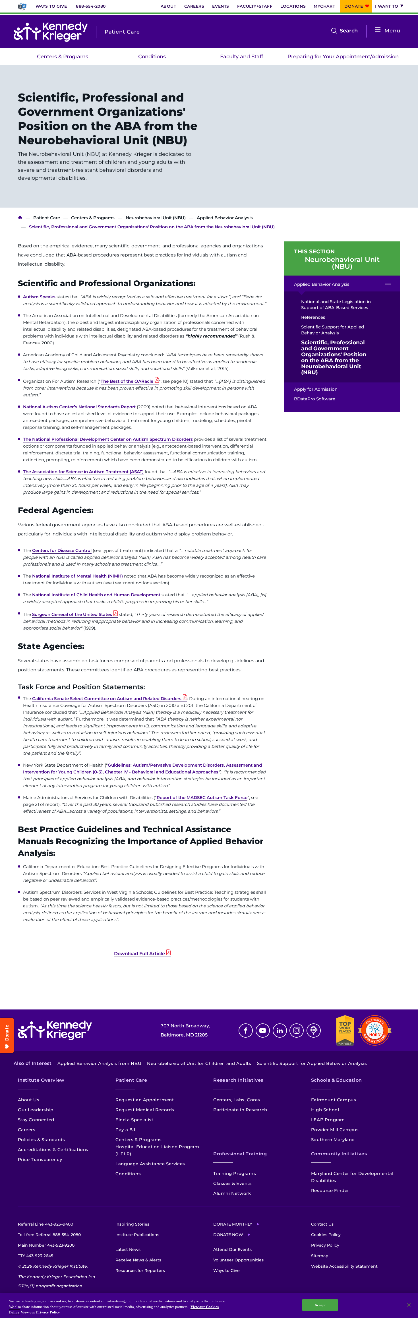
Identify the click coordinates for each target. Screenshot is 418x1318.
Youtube (263, 1030)
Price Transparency (40, 1159)
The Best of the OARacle (127, 381)
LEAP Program (328, 1119)
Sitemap (319, 1255)
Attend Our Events (232, 1249)
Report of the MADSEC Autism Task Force (202, 797)
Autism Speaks (39, 296)
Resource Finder (330, 1190)
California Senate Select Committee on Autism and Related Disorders (106, 698)
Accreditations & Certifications (53, 1149)
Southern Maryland (333, 1139)
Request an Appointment (144, 1099)
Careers (194, 6)
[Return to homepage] (51, 32)
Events (220, 6)
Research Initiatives (238, 1080)
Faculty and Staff (241, 56)
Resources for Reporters (140, 1270)
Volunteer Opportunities (238, 1260)
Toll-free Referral (49, 1234)
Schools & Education (336, 1080)
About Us (29, 1099)
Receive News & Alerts (138, 1260)
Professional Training (240, 1153)
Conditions (152, 56)
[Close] (409, 1305)
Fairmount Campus (333, 1099)
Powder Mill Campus (335, 1129)
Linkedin (280, 1030)
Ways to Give (51, 6)
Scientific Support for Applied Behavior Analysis (332, 330)
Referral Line (45, 1224)
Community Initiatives (339, 1153)
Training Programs (234, 1173)
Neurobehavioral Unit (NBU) (156, 217)
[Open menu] (377, 29)
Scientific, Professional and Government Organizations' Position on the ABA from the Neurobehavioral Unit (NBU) (333, 357)
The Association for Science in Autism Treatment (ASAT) (83, 471)
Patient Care (46, 217)
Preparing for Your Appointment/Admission (343, 56)
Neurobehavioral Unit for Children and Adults (199, 1063)
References (313, 317)
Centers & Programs (62, 56)
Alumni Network (232, 1193)
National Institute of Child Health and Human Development (96, 594)
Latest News (127, 1249)
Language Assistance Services (150, 1163)
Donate (353, 6)
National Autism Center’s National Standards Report (79, 406)
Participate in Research (240, 1109)
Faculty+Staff (254, 6)
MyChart (324, 6)
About (168, 6)
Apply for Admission (316, 389)
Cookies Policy (326, 1234)
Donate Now (228, 1234)
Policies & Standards (41, 1139)
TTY (35, 1255)
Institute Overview (41, 1080)
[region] (209, 1305)
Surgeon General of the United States (72, 614)
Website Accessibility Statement (344, 1266)
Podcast (314, 1030)
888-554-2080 (91, 6)
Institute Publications (137, 1234)
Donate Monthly (232, 1224)
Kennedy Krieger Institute (20, 218)
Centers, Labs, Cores (236, 1099)
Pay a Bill (125, 1129)
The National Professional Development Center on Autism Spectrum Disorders (108, 439)
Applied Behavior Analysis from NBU (99, 1063)
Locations (293, 6)
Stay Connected (36, 1119)
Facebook (246, 1030)
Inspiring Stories (132, 1224)
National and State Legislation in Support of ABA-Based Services (336, 304)
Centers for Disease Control (62, 550)
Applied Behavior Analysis (225, 217)
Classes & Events (232, 1183)
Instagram (296, 1030)
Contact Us (322, 1224)
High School (325, 1109)
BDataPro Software (314, 399)
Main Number (46, 1245)
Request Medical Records (144, 1109)
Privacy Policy (325, 1245)
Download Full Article (139, 953)
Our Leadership (35, 1109)
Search (349, 31)
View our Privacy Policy (40, 1312)
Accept (320, 1305)
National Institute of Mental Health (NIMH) (77, 576)
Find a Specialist (134, 1119)
